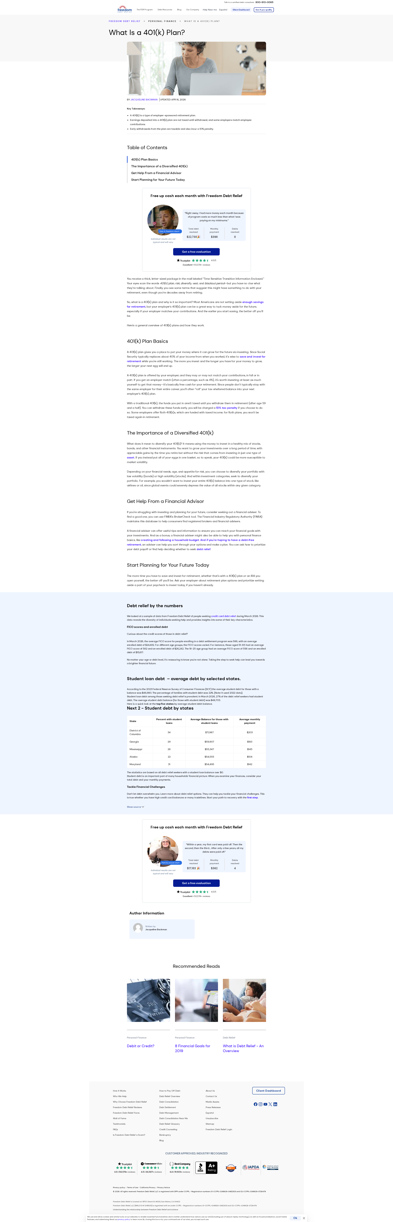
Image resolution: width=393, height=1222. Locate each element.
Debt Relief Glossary (169, 1123)
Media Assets (212, 1101)
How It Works (119, 1090)
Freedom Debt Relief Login (219, 1129)
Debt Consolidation (169, 1101)
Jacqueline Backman (144, 99)
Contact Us (211, 1096)
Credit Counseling (168, 1129)
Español (223, 9)
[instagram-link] (260, 1104)
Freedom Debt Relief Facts (126, 1112)
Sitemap (210, 1123)
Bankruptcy (165, 1135)
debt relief (203, 549)
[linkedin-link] (275, 1104)
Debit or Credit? (140, 1046)
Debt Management (169, 1112)
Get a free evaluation (196, 252)
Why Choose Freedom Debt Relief (130, 1101)
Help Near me (210, 9)
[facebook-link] (255, 1104)
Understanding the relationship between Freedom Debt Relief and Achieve (145, 1209)
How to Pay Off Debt (169, 1090)
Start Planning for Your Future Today (158, 180)
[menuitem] (144, 9)
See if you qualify (264, 9)
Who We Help (120, 1096)
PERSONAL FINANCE (162, 21)
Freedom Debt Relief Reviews (127, 1107)
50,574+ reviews (202, 264)
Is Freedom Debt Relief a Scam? (129, 1135)
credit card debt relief (223, 616)
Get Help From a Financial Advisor (156, 173)
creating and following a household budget (170, 540)
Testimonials (119, 1123)
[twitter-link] (270, 1104)
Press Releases (213, 1107)
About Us (210, 1090)
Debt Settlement (167, 1107)
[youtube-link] (265, 1104)
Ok (295, 1218)
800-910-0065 (264, 2)
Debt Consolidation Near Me (173, 1118)
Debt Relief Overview (169, 1096)
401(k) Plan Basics (144, 159)
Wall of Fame (119, 1118)
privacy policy (124, 1219)
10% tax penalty (226, 408)
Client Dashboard (241, 9)
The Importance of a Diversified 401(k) (159, 166)
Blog (161, 1140)
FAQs (115, 1129)
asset (130, 457)
